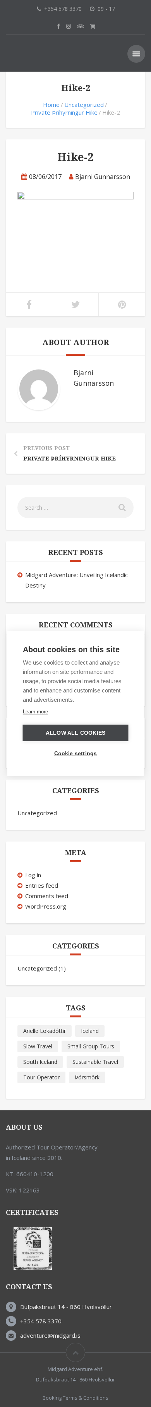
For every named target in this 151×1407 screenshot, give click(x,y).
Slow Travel (37, 1046)
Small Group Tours (90, 1046)
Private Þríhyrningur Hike (64, 112)
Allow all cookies (75, 733)
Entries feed (41, 885)
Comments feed (46, 896)
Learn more (35, 712)
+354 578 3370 (41, 1321)
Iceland (90, 1030)
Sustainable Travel (95, 1061)
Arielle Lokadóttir (44, 1030)
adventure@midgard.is (50, 1335)
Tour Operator (41, 1077)
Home (51, 104)
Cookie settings (75, 753)
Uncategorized (84, 104)
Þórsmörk (87, 1077)
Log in (33, 875)
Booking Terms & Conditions (75, 1397)
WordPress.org (45, 906)
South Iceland (40, 1061)
